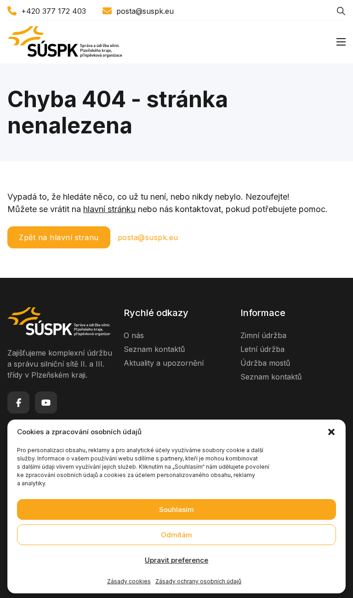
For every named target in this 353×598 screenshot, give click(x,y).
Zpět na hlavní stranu (59, 237)
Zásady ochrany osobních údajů (198, 581)
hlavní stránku (109, 209)
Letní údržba (262, 349)
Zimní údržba (263, 335)
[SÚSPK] (64, 42)
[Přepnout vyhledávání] (341, 11)
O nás (134, 335)
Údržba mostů (265, 363)
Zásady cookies (129, 581)
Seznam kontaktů (154, 349)
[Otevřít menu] (341, 42)
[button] (331, 432)
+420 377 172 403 (53, 11)
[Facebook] (18, 402)
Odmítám (176, 534)
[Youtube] (46, 402)
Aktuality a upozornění (164, 363)
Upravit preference (176, 560)
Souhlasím (176, 509)
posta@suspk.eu (145, 11)
